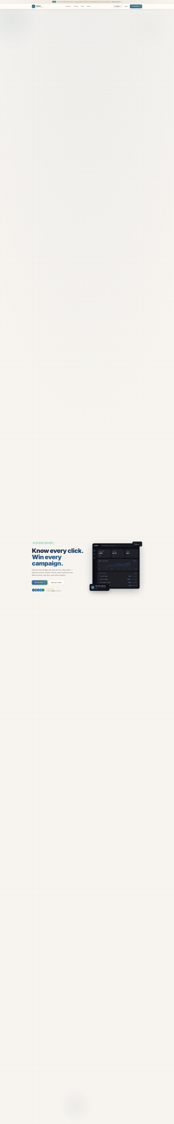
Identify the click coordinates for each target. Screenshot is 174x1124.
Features (68, 6)
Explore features (116, 1)
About (88, 6)
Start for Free (38, 582)
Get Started (135, 6)
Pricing (76, 6)
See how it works (56, 582)
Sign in (126, 6)
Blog (82, 6)
